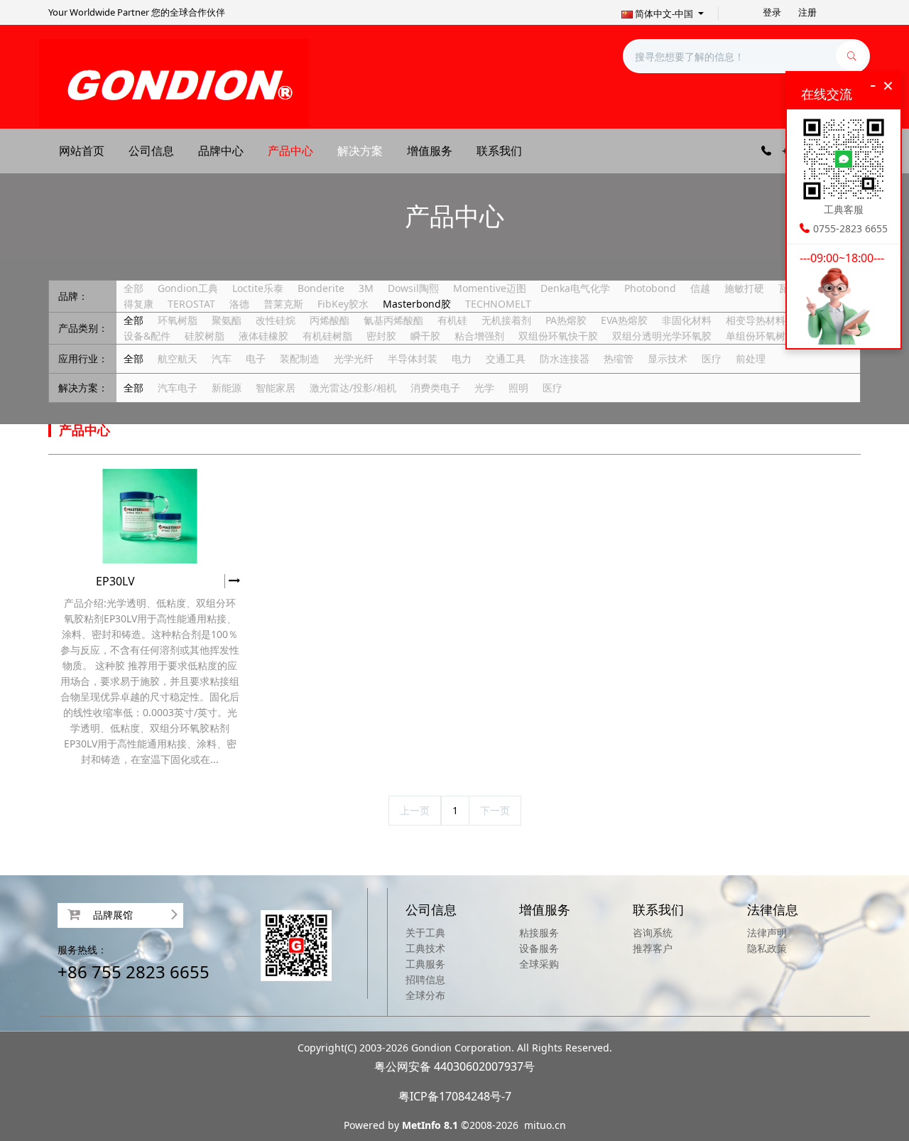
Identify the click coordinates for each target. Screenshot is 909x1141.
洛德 (239, 303)
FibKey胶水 (343, 303)
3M (366, 288)
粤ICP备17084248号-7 (454, 1096)
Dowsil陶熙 (413, 288)
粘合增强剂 (479, 335)
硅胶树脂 (204, 335)
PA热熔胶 (566, 320)
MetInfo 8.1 (430, 1125)
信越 (700, 288)
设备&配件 (147, 335)
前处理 (751, 358)
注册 (807, 12)
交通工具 (506, 358)
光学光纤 (354, 358)
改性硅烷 (275, 320)
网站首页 (81, 150)
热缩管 (618, 358)
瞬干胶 (425, 335)
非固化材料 (687, 320)
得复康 (138, 303)
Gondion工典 (188, 288)
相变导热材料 (755, 320)
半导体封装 (412, 358)
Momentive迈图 (489, 288)
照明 (518, 387)
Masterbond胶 (417, 303)
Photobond (650, 288)
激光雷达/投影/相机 (353, 387)
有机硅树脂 (327, 335)
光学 (484, 387)
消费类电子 (435, 387)
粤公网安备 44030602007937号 (454, 1066)
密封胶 (381, 335)
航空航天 (177, 358)
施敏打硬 (744, 288)
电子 (256, 358)
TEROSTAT (191, 303)
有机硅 (452, 320)
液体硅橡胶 (263, 335)
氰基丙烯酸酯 (393, 320)
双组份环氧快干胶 (558, 335)
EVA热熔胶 (624, 320)
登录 (772, 12)
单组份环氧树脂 (760, 335)
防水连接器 (564, 358)
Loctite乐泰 (257, 288)
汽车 (222, 358)
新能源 (226, 387)
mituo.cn (545, 1125)
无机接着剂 (506, 320)
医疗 (712, 358)
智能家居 (275, 387)
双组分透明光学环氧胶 (662, 335)
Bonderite (321, 288)
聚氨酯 (226, 320)
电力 (462, 358)
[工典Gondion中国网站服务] (174, 83)
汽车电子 (177, 387)
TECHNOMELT (498, 303)
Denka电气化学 (575, 288)
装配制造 (300, 358)
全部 (133, 288)
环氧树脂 (177, 320)
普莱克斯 (283, 303)
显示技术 (667, 358)
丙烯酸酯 (329, 320)
